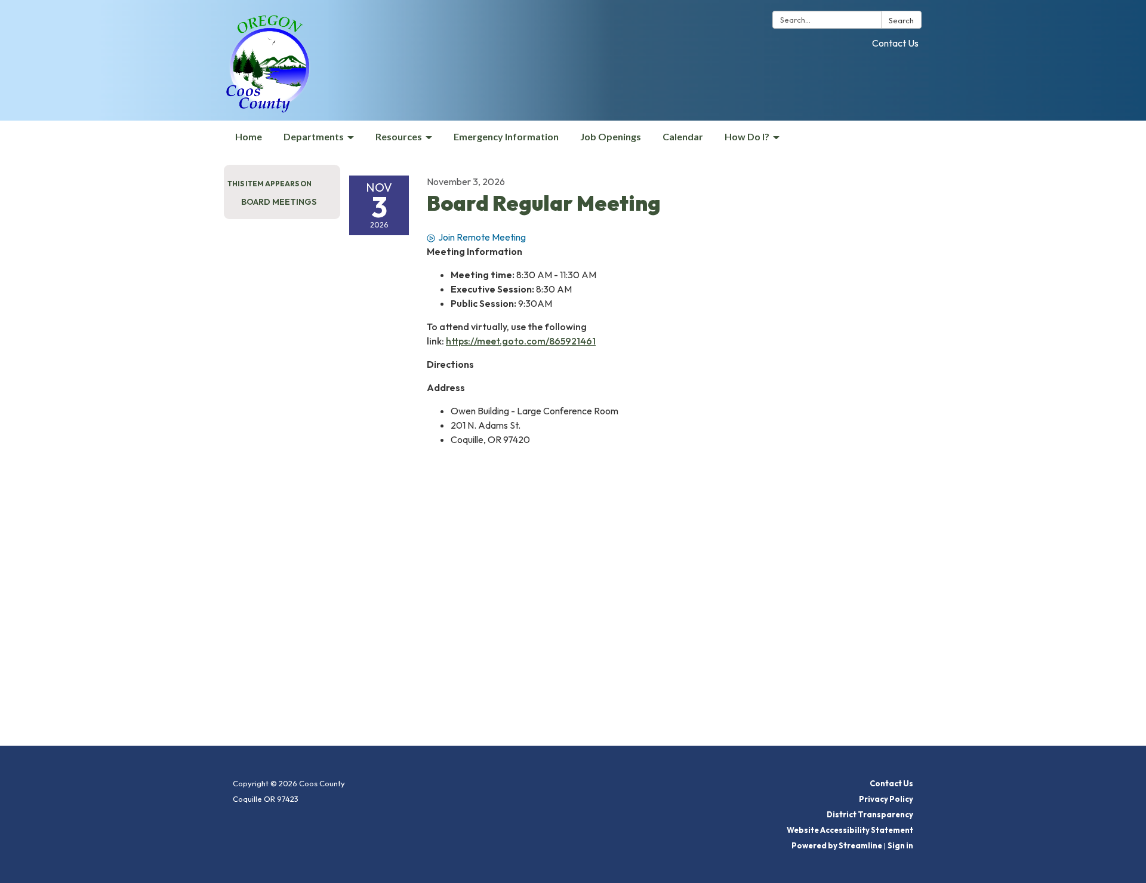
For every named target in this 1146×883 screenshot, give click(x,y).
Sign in (900, 845)
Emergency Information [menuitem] (506, 136)
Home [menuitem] (248, 136)
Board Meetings (278, 201)
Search (901, 20)
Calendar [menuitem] (683, 136)
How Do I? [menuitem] (747, 136)
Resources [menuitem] (398, 136)
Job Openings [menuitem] (610, 136)
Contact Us (895, 43)
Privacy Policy (886, 799)
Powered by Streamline (836, 845)
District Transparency (870, 814)
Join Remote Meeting (482, 237)
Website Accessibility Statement (850, 830)
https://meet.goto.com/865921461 (521, 341)
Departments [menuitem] (314, 136)
